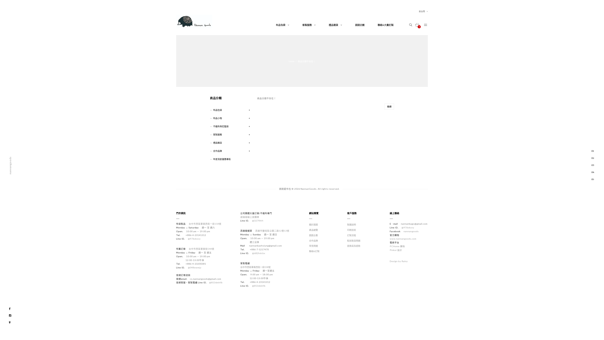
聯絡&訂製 (314, 251)
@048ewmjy (194, 267)
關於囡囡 (313, 224)
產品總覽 (313, 230)
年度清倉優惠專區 (222, 159)
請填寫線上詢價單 (249, 217)
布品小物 (217, 118)
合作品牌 (217, 151)
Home (291, 61)
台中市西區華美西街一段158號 (205, 223)
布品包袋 (217, 110)
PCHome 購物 (397, 246)
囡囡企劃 (313, 235)
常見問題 (313, 245)
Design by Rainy (399, 261)
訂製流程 (351, 235)
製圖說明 (351, 224)
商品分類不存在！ (306, 61)
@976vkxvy (194, 238)
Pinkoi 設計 (396, 250)
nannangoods (411, 231)
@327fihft (257, 220)
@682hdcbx (258, 253)
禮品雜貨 (217, 142)
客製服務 (217, 134)
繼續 (389, 106)
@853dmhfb (216, 282)
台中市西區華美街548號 (201, 248)
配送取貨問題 (353, 240)
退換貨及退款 (353, 245)
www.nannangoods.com (403, 238)
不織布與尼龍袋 (221, 126)
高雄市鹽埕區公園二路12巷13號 (272, 230)
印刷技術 (351, 230)
